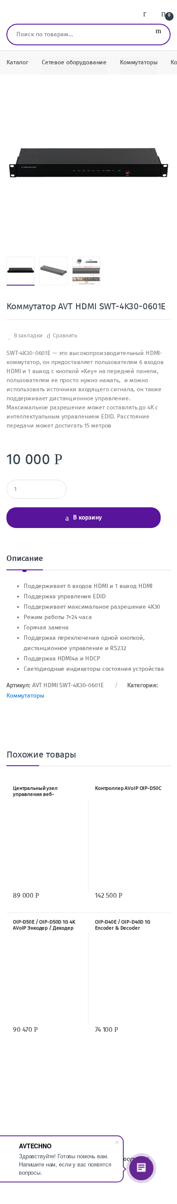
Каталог (17, 62)
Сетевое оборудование (74, 62)
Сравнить (65, 335)
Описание (24, 558)
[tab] (24, 562)
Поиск (158, 34)
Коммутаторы (138, 62)
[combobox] (77, 34)
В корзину (87, 517)
